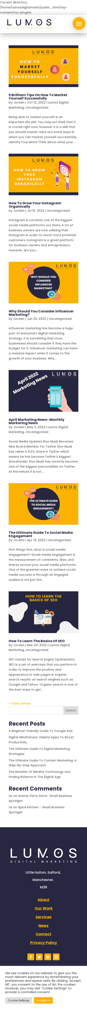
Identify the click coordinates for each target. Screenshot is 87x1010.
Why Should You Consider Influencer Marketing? (41, 313)
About (43, 899)
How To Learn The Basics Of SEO (37, 641)
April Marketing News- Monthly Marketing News (36, 421)
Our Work (44, 908)
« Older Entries (20, 703)
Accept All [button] (43, 1000)
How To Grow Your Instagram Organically (35, 205)
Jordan (18, 102)
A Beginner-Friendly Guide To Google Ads (41, 731)
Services (43, 917)
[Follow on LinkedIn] (47, 957)
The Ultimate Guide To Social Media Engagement (41, 534)
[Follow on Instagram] (56, 957)
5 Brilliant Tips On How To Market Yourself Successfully (38, 97)
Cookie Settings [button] (18, 1000)
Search (71, 710)
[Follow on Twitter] (39, 957)
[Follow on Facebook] (30, 957)
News (43, 925)
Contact (43, 934)
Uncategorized (37, 107)
